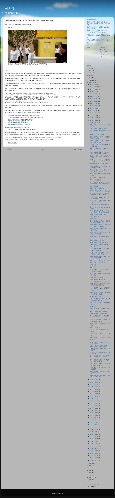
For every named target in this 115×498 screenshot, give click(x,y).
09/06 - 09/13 (94, 122)
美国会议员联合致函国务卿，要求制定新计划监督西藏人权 (100, 170)
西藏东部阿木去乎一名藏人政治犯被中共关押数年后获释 (100, 293)
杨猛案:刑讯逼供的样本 (96, 277)
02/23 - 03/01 (94, 443)
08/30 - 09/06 (94, 379)
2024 (90, 73)
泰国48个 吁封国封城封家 (18, 122)
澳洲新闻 (102, 50)
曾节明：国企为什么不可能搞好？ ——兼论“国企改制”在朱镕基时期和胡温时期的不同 (98, 36)
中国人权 (7, 8)
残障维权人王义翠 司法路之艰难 (99, 242)
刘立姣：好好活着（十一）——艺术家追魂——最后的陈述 (100, 253)
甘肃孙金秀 (93, 265)
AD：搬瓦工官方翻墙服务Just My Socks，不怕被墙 (20, 129)
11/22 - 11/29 (94, 96)
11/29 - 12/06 (94, 94)
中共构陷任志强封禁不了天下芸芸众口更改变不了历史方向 (100, 225)
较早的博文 (78, 149)
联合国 (45, 139)
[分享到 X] (12, 143)
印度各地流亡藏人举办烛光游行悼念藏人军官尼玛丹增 (100, 233)
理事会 (12, 75)
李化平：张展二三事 (95, 296)
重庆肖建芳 (93, 306)
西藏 (22, 80)
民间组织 (31, 139)
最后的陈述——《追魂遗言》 (98, 262)
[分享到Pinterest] (16, 143)
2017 (90, 468)
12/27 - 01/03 (94, 84)
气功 (101, 56)
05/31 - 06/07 (94, 410)
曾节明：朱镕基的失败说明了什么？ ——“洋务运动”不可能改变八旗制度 (97, 31)
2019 (90, 463)
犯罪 (37, 99)
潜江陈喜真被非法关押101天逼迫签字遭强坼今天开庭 (100, 270)
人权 (62, 73)
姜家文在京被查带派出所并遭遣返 (99, 128)
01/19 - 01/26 (94, 455)
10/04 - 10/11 (94, 113)
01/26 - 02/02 (94, 453)
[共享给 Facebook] (14, 143)
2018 (90, 465)
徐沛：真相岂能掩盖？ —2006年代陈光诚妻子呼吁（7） (99, 360)
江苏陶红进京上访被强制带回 (98, 188)
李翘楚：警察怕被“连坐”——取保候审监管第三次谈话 (100, 141)
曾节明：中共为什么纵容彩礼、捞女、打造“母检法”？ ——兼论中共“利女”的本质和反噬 (98, 23)
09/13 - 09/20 (94, 120)
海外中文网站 (104, 52)
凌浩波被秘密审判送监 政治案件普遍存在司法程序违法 (100, 376)
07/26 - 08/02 (94, 391)
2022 (90, 77)
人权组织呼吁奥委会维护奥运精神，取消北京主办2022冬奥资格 (100, 194)
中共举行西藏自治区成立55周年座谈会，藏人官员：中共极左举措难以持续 (100, 289)
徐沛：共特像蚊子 (95, 327)
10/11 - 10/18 (94, 110)
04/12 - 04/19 (94, 427)
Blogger (55, 493)
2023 (90, 75)
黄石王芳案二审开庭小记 (97, 240)
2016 (90, 470)
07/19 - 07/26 (94, 394)
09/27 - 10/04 (94, 115)
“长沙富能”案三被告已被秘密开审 (99, 163)
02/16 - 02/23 (94, 446)
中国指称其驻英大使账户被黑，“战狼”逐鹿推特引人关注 (99, 197)
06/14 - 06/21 (94, 405)
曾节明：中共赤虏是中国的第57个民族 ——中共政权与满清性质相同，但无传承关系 (98, 41)
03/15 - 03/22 (94, 436)
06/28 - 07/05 (94, 401)
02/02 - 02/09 (94, 451)
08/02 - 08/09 (94, 389)
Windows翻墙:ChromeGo (21, 127)
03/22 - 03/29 (94, 434)
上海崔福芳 (93, 218)
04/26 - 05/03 (94, 422)
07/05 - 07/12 (94, 398)
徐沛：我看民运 (94, 186)
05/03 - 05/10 (94, 420)
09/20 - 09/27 (94, 117)
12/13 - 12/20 (94, 89)
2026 (90, 68)
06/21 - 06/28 (94, 403)
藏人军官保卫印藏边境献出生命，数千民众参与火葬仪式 (100, 320)
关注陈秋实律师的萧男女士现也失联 (100, 191)
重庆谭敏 (92, 340)
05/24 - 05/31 (94, 413)
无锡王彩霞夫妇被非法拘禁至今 (98, 311)
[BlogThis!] (11, 143)
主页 (43, 149)
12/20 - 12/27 (94, 87)
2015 (90, 472)
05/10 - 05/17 (94, 417)
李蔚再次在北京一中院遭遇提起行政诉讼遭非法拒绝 (100, 166)
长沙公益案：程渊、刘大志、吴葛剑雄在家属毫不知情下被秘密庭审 (100, 183)
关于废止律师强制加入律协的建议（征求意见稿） (99, 343)
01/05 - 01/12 (94, 460)
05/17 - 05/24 (94, 415)
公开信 (47, 78)
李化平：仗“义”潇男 (95, 180)
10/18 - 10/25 (94, 108)
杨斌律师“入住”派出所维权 (97, 134)
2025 (90, 70)
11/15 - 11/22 (94, 98)
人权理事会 (21, 139)
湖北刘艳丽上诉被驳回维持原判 (98, 346)
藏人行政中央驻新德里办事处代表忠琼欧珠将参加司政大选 (100, 284)
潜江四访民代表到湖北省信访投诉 (99, 204)
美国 (10, 24)
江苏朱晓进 (93, 267)
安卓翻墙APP (9, 127)
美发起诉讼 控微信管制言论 (19, 124)
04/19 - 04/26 (94, 424)
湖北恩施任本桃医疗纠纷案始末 (98, 313)
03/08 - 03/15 (94, 439)
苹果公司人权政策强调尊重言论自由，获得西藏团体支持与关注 (99, 280)
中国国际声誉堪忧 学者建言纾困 (20, 120)
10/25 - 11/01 (94, 106)
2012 (90, 480)
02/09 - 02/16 (94, 448)
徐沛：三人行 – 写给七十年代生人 (99, 260)
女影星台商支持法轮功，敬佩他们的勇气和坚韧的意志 (100, 257)
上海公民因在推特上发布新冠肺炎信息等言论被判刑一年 (100, 299)
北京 (27, 139)
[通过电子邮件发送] (9, 143)
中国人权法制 (57, 137)
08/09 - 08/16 (94, 386)
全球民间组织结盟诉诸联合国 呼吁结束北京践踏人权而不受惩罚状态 (31, 137)
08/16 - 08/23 (94, 384)
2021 (90, 80)
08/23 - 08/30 (94, 382)
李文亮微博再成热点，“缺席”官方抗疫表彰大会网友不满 (100, 249)
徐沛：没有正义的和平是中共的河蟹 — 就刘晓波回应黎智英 (100, 221)
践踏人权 (35, 75)
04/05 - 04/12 (94, 429)
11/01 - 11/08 (94, 103)
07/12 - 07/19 (94, 396)
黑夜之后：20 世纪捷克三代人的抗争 (100, 337)
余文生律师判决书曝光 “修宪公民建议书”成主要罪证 (99, 372)
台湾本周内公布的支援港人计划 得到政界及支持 (26, 117)
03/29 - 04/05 (94, 432)
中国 (46, 73)
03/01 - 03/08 (94, 441)
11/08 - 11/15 (94, 101)
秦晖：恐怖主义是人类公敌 (97, 177)
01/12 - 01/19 (94, 458)
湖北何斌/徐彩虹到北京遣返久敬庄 (99, 309)
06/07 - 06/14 (94, 408)
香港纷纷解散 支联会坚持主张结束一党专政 (23, 115)
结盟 (41, 139)
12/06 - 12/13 (94, 91)
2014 (90, 475)
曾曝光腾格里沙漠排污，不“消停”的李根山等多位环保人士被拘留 (100, 153)
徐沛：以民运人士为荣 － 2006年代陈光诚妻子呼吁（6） (100, 364)
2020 (90, 82)
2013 (90, 477)
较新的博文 (8, 149)
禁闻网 (102, 54)
